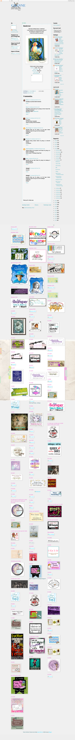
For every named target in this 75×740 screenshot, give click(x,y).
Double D (32, 67)
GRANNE (18, 5)
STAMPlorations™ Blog (58, 37)
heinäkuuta (58, 160)
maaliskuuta (58, 194)
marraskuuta (58, 152)
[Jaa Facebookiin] (42, 91)
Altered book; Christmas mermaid (59, 174)
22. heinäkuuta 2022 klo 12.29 (34, 118)
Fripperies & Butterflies (59, 99)
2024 (56, 144)
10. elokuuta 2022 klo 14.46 (35, 168)
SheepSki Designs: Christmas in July (59, 185)
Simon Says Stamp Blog (59, 59)
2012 (56, 218)
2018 (56, 206)
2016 (56, 210)
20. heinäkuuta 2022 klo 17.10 (35, 99)
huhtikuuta (58, 192)
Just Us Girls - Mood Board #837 (60, 122)
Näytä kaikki (62, 84)
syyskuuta (58, 156)
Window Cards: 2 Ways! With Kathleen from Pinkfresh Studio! (58, 61)
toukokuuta (58, 190)
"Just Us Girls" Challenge (59, 118)
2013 (56, 216)
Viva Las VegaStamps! (58, 127)
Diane (27, 107)
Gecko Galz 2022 (30, 92)
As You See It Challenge (59, 48)
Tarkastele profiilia (14, 32)
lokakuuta (58, 154)
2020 (56, 202)
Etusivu (36, 205)
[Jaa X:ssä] (41, 91)
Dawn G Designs (29, 128)
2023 (56, 146)
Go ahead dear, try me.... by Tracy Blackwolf (61, 131)
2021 (56, 200)
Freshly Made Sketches (59, 65)
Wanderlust (58, 161)
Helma (27, 158)
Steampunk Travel (59, 179)
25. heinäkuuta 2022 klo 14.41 (37, 128)
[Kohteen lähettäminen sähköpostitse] (39, 91)
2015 (56, 212)
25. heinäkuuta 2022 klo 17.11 (35, 139)
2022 (56, 148)
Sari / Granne (14, 30)
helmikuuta (58, 196)
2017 (56, 208)
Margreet (28, 139)
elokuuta (57, 158)
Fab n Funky (36, 72)
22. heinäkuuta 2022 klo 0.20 (33, 107)
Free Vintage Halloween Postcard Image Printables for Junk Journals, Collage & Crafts (59, 113)
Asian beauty (58, 165)
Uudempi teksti (25, 205)
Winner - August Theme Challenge (61, 79)
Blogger (50, 732)
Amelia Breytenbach (29, 148)
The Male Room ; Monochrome (59, 177)
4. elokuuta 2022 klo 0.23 (33, 158)
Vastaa (27, 103)
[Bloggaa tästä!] (40, 91)
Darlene (27, 99)
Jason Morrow (40, 732)
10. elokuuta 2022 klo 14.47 (35, 175)
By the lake (58, 169)
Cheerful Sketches (36, 73)
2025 (56, 142)
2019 (56, 204)
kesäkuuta (58, 188)
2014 (56, 214)
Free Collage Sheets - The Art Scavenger (58, 109)
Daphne (27, 118)
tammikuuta (58, 198)
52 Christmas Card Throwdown (58, 76)
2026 (56, 140)
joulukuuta (58, 150)
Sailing (57, 171)
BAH (56, 167)
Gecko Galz (34, 70)
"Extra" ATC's (58, 163)
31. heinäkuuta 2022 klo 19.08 (39, 148)
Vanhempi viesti (47, 205)
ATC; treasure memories (58, 182)
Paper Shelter (35, 69)
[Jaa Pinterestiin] (43, 91)
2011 (56, 220)
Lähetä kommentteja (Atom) (29, 207)
